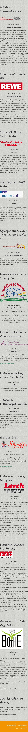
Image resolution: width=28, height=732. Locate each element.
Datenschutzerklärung (21, 729)
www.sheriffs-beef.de (6, 466)
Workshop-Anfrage (11, 725)
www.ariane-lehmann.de (7, 363)
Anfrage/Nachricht (22, 725)
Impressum (11, 729)
